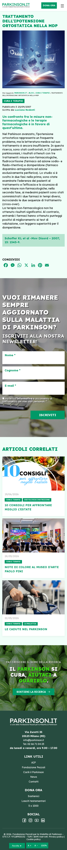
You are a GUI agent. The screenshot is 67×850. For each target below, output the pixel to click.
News (33, 776)
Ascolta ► (17, 845)
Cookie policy (33, 839)
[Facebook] (24, 821)
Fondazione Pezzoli (33, 767)
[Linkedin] (43, 821)
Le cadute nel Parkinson (26, 629)
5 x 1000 (33, 805)
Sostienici (33, 796)
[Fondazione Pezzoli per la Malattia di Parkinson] (16, 5)
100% (44, 845)
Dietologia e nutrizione (37, 500)
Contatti (33, 781)
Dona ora (49, 5)
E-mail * (10, 385)
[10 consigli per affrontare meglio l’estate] (33, 474)
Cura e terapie (13, 101)
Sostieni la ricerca (31, 691)
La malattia (30, 624)
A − (36, 845)
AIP (33, 762)
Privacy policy (56, 836)
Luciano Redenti (25, 109)
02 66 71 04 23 (35, 744)
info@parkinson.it (33, 740)
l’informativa (23, 398)
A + (29, 845)
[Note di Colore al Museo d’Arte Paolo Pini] (33, 535)
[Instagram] (30, 821)
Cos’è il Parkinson (33, 772)
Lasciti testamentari (34, 800)
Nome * (10, 355)
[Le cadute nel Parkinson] (33, 597)
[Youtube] (37, 821)
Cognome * (12, 370)
